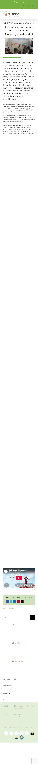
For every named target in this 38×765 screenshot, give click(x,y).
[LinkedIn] (14, 601)
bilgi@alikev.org (19, 2)
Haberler (5, 608)
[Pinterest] (18, 601)
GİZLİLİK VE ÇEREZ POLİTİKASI (13, 727)
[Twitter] (11, 601)
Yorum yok (11, 608)
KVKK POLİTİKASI (29, 727)
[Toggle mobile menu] (34, 14)
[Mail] (22, 601)
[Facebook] (7, 601)
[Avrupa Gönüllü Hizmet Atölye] (19, 39)
